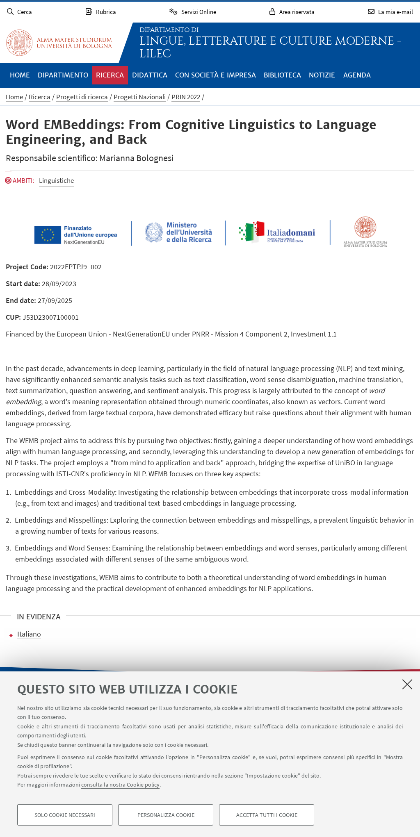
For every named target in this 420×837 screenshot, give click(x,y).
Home (20, 75)
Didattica (149, 75)
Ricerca (110, 75)
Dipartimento (63, 75)
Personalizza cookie (165, 815)
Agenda (357, 75)
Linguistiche (56, 180)
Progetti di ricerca (82, 96)
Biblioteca (282, 75)
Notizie (322, 75)
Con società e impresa (215, 75)
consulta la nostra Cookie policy (120, 784)
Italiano (29, 634)
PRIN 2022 (185, 96)
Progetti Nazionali (140, 96)
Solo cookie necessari (64, 815)
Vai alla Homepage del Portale (59, 42)
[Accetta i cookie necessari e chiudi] (407, 684)
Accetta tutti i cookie (266, 815)
